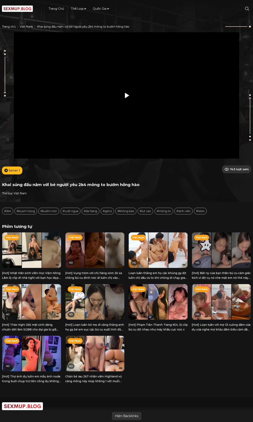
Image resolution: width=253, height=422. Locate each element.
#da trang (90, 211)
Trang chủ (56, 8)
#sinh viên (184, 211)
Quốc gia (99, 8)
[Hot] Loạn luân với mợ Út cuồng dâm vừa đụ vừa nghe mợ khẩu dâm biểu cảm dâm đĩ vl (221, 329)
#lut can (145, 211)
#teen (200, 211)
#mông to (164, 211)
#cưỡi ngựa (70, 211)
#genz (107, 211)
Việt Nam (26, 26)
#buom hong (26, 211)
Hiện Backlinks (126, 416)
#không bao (125, 211)
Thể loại (77, 8)
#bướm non (49, 211)
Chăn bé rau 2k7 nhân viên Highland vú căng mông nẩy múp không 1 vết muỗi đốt (93, 381)
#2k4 (7, 211)
